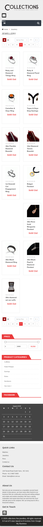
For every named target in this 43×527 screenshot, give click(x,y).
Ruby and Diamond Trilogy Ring (10, 73)
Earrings (7, 371)
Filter (33, 346)
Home (6, 29)
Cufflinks (7, 362)
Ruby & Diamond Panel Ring (33, 73)
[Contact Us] (21, 15)
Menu (3, 21)
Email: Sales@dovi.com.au (11, 476)
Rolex (6, 376)
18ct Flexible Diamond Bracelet (10, 148)
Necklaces (7, 381)
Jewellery (14, 29)
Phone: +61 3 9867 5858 (10, 473)
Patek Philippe (9, 367)
